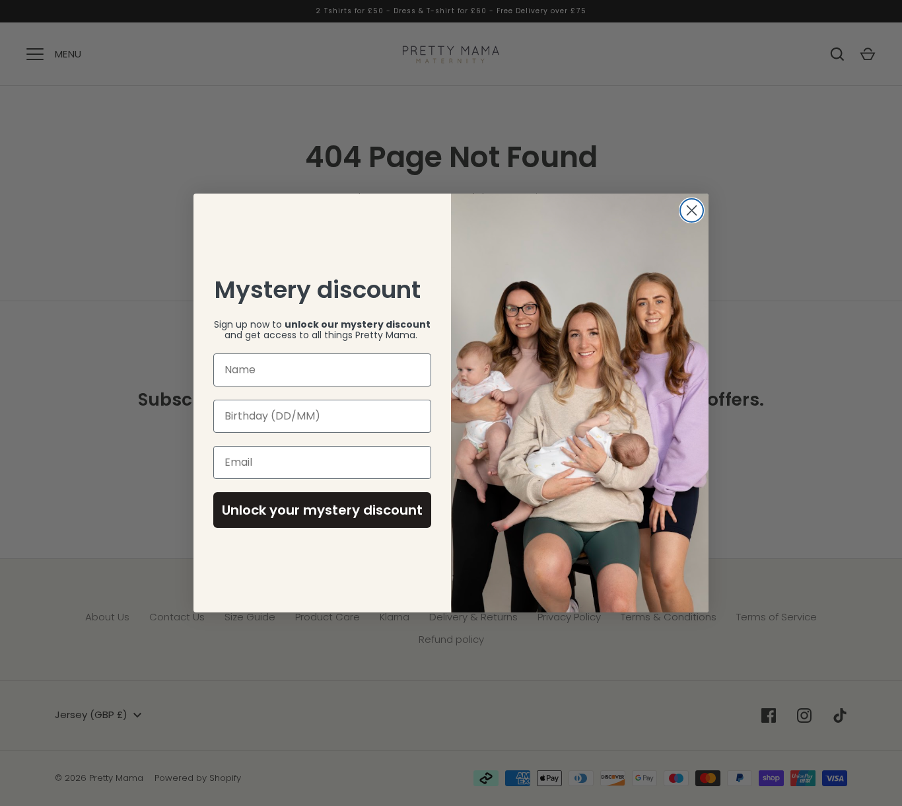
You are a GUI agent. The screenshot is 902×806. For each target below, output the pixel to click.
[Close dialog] (691, 210)
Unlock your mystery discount (322, 510)
